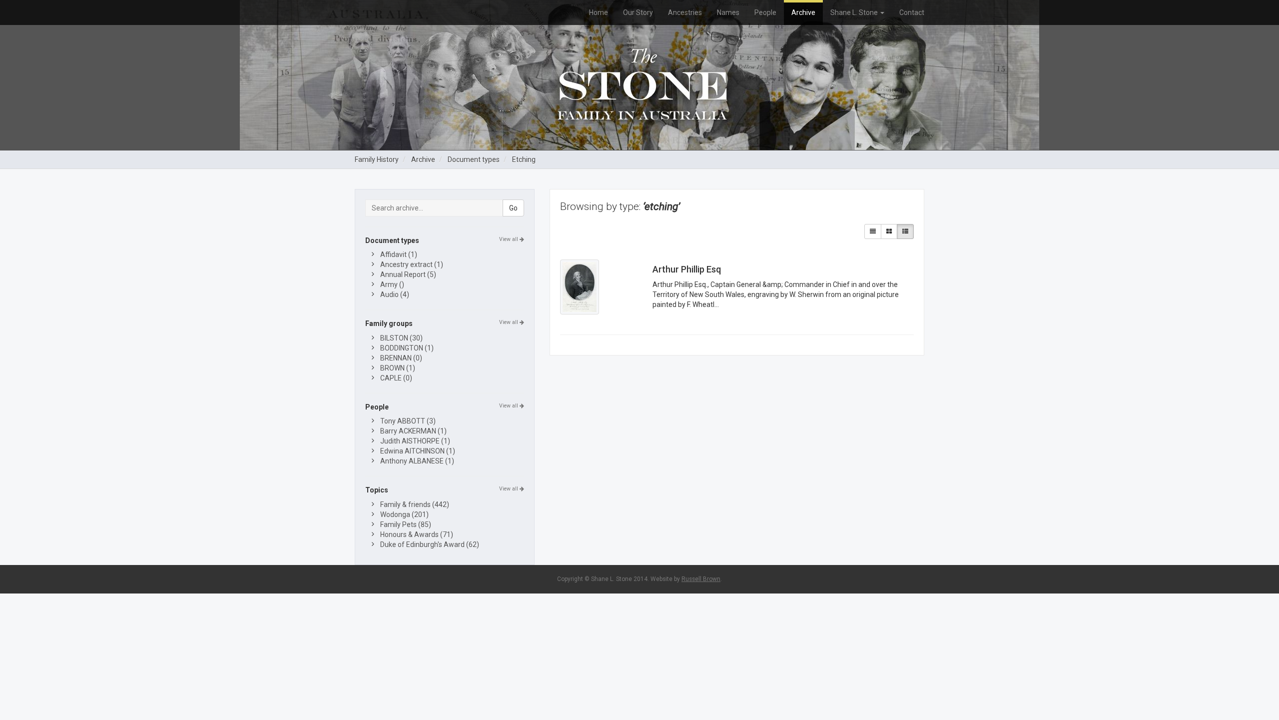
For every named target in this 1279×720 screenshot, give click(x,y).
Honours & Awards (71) (416, 534)
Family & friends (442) (414, 504)
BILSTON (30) (401, 338)
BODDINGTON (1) (407, 348)
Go (513, 208)
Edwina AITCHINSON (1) (417, 451)
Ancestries (685, 12)
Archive (803, 12)
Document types (474, 160)
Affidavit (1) (398, 254)
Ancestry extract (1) (411, 264)
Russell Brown (700, 579)
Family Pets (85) (405, 524)
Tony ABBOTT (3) (408, 421)
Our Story (638, 12)
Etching (524, 160)
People (765, 12)
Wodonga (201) (404, 514)
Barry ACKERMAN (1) (413, 431)
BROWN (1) (397, 368)
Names (728, 12)
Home (598, 12)
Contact (911, 12)
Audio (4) (394, 294)
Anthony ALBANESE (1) (417, 461)
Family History (377, 160)
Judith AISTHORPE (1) (415, 441)
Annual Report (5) (408, 274)
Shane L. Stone (854, 12)
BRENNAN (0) (401, 358)
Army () (392, 284)
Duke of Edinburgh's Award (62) (429, 544)
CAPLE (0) (396, 378)
